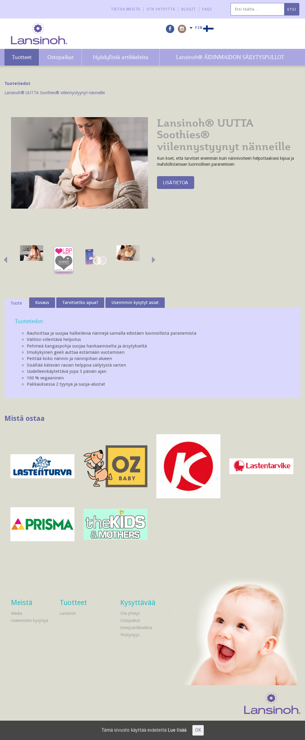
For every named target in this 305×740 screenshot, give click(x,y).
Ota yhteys (130, 613)
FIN (199, 28)
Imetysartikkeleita (136, 627)
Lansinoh (68, 613)
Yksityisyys (129, 634)
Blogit (188, 9)
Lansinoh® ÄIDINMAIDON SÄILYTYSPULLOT (230, 57)
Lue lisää (177, 730)
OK (198, 730)
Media (16, 613)
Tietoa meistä (125, 9)
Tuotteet (22, 57)
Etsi (291, 9)
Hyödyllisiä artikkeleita (120, 57)
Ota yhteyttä (161, 9)
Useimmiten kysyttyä (29, 620)
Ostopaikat (60, 57)
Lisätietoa (175, 182)
